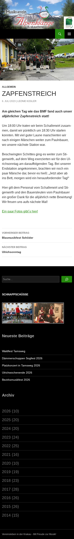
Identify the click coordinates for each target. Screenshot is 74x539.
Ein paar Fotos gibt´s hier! (20, 211)
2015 (6, 506)
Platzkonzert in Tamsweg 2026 (21, 365)
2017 (6, 489)
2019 (6, 472)
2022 (6, 446)
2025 (6, 420)
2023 (6, 437)
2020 (6, 463)
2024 (6, 428)
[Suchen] (66, 279)
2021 (6, 454)
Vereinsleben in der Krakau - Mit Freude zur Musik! (29, 534)
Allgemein (9, 87)
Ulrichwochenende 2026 (17, 372)
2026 (6, 411)
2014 (6, 515)
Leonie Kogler (27, 101)
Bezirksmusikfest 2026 (16, 379)
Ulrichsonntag (14, 250)
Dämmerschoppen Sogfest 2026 (22, 358)
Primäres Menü (69, 34)
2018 (6, 480)
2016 (6, 498)
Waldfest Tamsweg (13, 351)
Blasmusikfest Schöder (17, 235)
